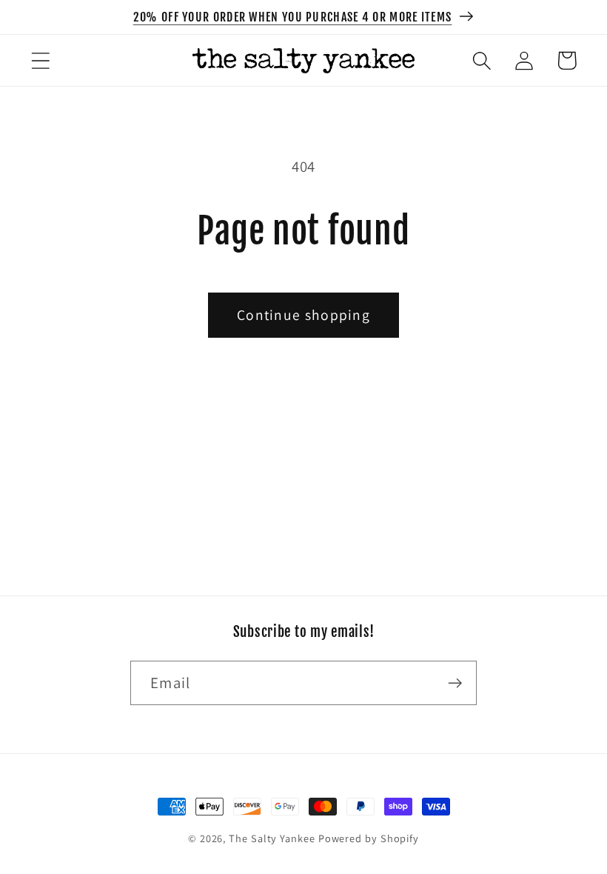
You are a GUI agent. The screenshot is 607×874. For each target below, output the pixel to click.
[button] (40, 60)
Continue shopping (303, 314)
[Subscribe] (455, 683)
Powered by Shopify (368, 838)
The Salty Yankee (272, 838)
